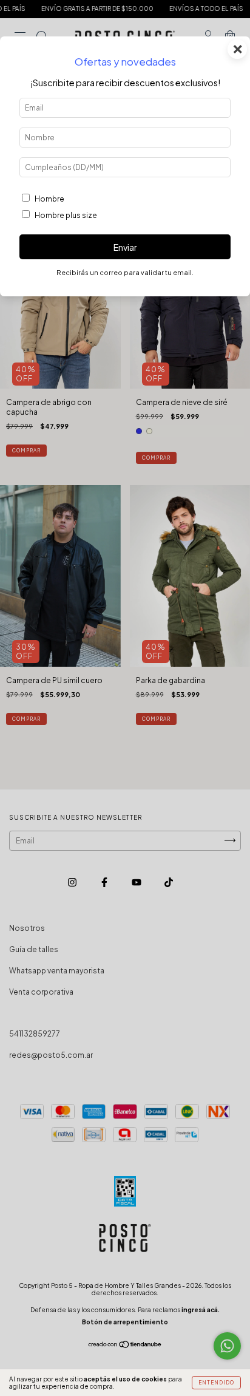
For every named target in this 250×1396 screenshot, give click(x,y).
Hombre (49, 198)
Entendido (216, 1383)
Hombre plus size (66, 215)
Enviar (125, 247)
